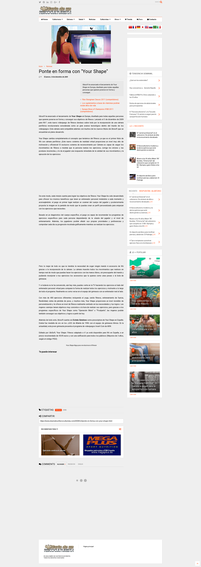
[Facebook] (59, 2)
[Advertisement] (119, 10)
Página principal (88, 546)
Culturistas (104, 19)
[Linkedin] (48, 2)
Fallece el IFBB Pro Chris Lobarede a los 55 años (144, 329)
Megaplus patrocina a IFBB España (100, 450)
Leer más (133, 280)
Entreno (70, 19)
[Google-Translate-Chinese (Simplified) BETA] (130, 28)
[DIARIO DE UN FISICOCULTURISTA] (55, 13)
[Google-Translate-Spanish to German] (138, 28)
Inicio (41, 66)
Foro (140, 19)
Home (45, 19)
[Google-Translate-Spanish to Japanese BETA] (142, 28)
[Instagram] (51, 2)
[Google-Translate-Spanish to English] (147, 28)
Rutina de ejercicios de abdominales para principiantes (143, 357)
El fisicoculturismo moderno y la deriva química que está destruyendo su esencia (147, 148)
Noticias (92, 19)
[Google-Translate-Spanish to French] (134, 28)
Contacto (152, 19)
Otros (117, 19)
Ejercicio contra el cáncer (54, 450)
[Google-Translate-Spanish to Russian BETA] (151, 28)
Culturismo (56, 19)
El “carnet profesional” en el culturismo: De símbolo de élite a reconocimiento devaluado (148, 135)
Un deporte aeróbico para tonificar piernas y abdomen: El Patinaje (148, 178)
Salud (81, 19)
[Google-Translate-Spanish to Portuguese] (155, 28)
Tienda (129, 19)
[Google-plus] (55, 2)
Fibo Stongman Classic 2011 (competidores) (100, 99)
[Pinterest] (44, 2)
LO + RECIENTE (137, 126)
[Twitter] (40, 2)
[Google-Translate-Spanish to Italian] (159, 28)
